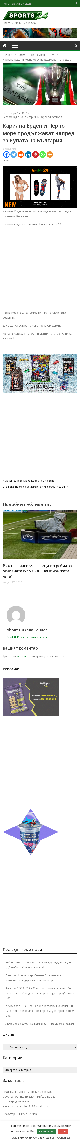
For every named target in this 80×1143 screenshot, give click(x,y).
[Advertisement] (40, 270)
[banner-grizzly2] (40, 391)
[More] (50, 154)
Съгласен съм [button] (46, 1131)
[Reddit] (21, 154)
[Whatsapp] (42, 154)
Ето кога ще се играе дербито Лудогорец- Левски (34, 486)
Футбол (57, 117)
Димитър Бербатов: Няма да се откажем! (48, 1023)
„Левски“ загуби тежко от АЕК (30, 565)
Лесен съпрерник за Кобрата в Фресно (30, 480)
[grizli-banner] (31, 715)
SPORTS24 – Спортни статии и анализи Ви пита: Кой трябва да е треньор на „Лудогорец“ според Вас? (40, 993)
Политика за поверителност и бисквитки (40, 1138)
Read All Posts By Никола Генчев (27, 637)
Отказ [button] (63, 1131)
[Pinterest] (35, 154)
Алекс (9, 975)
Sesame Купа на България (19, 117)
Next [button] (74, 554)
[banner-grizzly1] (31, 854)
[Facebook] (6, 154)
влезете (22, 656)
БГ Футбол (44, 117)
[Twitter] (13, 154)
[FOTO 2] (40, 207)
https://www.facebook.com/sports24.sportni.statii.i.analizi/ (76, 3)
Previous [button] (5, 554)
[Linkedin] (28, 154)
